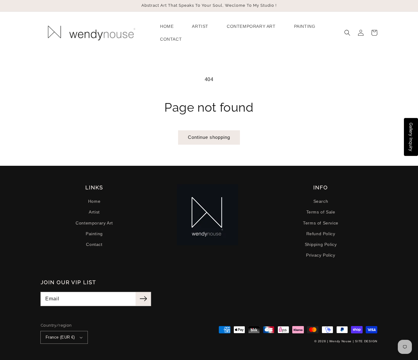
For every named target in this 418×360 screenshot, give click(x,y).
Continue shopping (209, 137)
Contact (94, 244)
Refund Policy (320, 233)
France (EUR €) (60, 337)
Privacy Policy (320, 255)
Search (320, 201)
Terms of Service (320, 223)
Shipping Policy (321, 244)
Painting (94, 233)
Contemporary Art (94, 223)
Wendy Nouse (340, 341)
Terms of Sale (320, 212)
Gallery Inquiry (411, 137)
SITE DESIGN (366, 341)
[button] (347, 32)
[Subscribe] (143, 299)
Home (94, 201)
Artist (94, 212)
